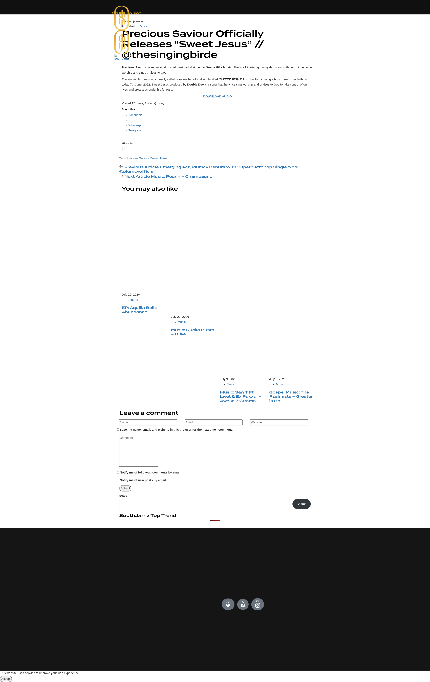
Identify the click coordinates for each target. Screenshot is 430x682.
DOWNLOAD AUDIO (217, 96)
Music (144, 26)
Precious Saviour (137, 158)
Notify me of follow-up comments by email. (150, 472)
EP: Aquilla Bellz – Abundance (141, 310)
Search (124, 495)
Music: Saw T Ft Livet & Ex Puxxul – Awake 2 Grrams (241, 397)
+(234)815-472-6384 (127, 13)
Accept (6, 678)
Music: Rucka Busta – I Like (192, 332)
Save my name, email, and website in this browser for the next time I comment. (176, 429)
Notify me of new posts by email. (143, 480)
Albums (133, 299)
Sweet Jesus (158, 158)
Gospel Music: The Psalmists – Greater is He (291, 397)
